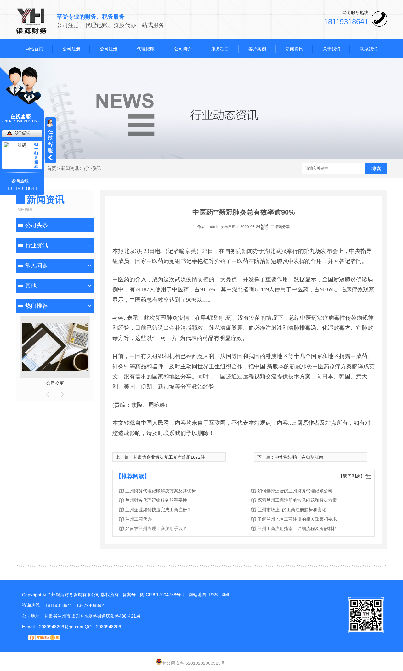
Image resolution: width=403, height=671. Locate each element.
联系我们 (368, 48)
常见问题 (36, 265)
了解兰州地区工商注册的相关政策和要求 (297, 519)
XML (226, 594)
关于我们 (331, 48)
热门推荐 (36, 306)
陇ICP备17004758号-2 (162, 594)
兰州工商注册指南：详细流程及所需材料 (297, 528)
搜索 (376, 168)
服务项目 (220, 48)
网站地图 (197, 594)
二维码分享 (280, 227)
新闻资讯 (294, 48)
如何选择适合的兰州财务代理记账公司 (295, 490)
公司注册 (71, 48)
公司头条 (36, 225)
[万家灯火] (41, 637)
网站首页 (34, 48)
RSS (214, 594)
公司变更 (55, 383)
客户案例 (257, 48)
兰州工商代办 (138, 519)
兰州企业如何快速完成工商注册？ (158, 509)
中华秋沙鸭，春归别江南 (299, 457)
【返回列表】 (351, 476)
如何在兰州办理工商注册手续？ (156, 528)
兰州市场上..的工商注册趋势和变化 (292, 509)
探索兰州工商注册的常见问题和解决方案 (297, 500)
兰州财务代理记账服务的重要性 (156, 500)
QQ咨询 (23, 132)
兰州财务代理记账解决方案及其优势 (160, 490)
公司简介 (183, 48)
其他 (31, 285)
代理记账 (146, 48)
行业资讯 (92, 168)
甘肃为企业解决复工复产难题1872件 (169, 457)
